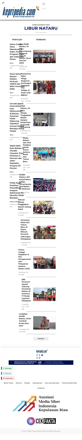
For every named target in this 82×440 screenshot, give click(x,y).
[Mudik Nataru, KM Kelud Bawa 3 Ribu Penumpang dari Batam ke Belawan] (44, 185)
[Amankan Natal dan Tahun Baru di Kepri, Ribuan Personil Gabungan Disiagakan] (44, 232)
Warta (11, 63)
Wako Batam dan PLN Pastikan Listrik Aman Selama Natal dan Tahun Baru (27, 150)
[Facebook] (37, 355)
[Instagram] (37, 357)
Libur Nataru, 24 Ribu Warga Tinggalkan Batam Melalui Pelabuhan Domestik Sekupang (25, 116)
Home (37, 32)
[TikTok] (39, 357)
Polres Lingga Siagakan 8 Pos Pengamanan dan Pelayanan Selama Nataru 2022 (24, 259)
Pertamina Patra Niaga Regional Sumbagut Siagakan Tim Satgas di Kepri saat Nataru (26, 84)
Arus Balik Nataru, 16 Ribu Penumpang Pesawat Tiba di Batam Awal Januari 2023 (25, 53)
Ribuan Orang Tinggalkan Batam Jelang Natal (24, 204)
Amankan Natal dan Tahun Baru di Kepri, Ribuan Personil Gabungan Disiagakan (26, 229)
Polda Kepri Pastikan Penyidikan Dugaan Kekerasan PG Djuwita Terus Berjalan (17, 190)
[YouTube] (42, 355)
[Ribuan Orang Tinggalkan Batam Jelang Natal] (44, 207)
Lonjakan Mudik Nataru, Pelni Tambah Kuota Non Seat (25, 320)
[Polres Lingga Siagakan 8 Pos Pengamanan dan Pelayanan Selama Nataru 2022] (44, 262)
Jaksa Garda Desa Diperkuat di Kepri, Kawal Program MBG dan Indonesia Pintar (17, 51)
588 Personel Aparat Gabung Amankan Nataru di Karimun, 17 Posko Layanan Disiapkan (26, 290)
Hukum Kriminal (14, 201)
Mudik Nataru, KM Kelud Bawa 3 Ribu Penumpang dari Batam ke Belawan (25, 182)
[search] (61, 4)
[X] (39, 355)
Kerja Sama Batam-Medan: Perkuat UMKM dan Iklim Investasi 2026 (17, 81)
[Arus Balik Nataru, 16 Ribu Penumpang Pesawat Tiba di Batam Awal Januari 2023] (44, 56)
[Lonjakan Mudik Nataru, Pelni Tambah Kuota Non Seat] (44, 323)
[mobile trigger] (4, 3)
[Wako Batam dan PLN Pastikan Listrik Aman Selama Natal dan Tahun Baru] (44, 154)
